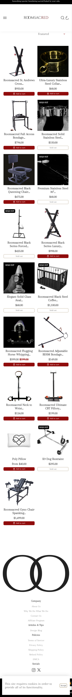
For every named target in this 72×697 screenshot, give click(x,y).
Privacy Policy (36, 645)
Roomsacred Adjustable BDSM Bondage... (53, 352)
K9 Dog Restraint (53, 459)
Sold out (53, 148)
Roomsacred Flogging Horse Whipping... (19, 352)
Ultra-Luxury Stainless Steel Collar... (53, 81)
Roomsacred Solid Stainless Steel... (53, 135)
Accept (63, 685)
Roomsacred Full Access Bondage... (19, 135)
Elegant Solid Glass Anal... (19, 298)
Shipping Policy (36, 649)
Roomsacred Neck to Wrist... (19, 406)
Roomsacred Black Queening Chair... (19, 190)
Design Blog (36, 630)
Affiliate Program (36, 620)
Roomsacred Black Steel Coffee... (53, 298)
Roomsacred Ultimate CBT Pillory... (53, 406)
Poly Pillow (19, 459)
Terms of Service (36, 640)
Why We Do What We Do (36, 611)
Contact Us (36, 615)
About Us (36, 606)
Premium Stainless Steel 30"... (53, 190)
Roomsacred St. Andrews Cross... (19, 81)
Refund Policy (36, 654)
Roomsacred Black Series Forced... (19, 244)
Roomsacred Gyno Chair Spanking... (19, 511)
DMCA (36, 659)
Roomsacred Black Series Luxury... (52, 244)
